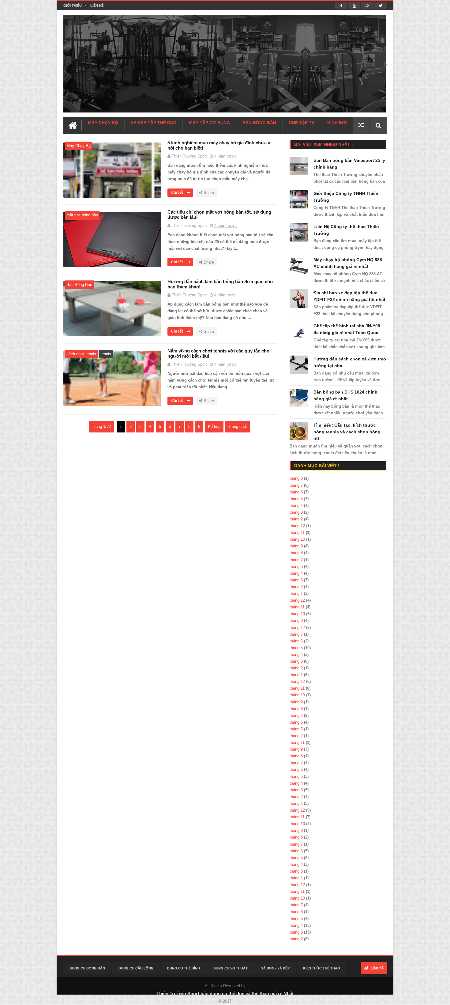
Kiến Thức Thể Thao (321, 968)
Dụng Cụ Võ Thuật (230, 968)
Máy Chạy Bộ (103, 122)
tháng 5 (296, 499)
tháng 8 (296, 478)
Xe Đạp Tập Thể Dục (153, 122)
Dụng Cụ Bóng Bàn (87, 968)
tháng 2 (296, 519)
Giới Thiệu (72, 5)
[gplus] (367, 5)
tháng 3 (296, 512)
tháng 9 (296, 546)
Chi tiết (177, 192)
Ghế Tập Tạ (302, 122)
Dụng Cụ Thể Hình (183, 968)
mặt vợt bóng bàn (82, 215)
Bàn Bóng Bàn (259, 122)
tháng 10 (297, 539)
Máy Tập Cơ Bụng (209, 122)
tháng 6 (296, 492)
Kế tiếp (214, 426)
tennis (105, 354)
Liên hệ (376, 968)
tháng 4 (296, 505)
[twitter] (380, 5)
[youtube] (354, 5)
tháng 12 (297, 525)
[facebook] (341, 5)
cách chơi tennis (81, 354)
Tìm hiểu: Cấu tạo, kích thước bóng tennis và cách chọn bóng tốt (347, 432)
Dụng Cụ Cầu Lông (136, 968)
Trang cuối (237, 426)
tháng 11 (297, 532)
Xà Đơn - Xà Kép (275, 968)
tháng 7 (296, 485)
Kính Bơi (337, 122)
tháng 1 (296, 593)
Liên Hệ (96, 5)
